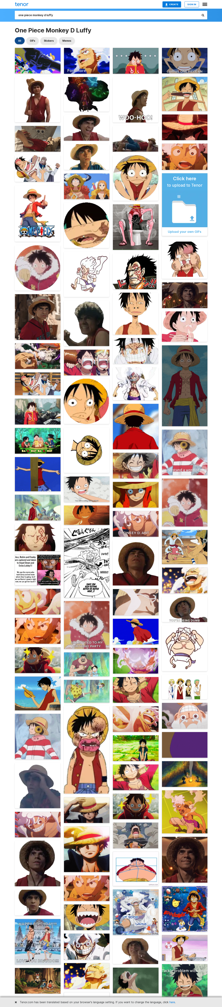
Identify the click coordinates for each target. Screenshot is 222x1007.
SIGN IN (191, 4)
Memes (66, 40)
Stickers (49, 40)
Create (173, 4)
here (172, 1002)
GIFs (32, 40)
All (19, 40)
